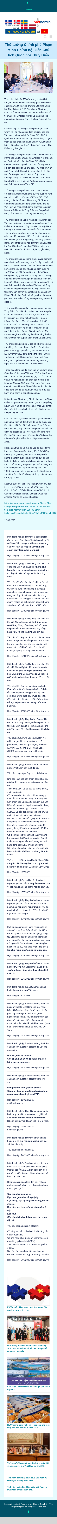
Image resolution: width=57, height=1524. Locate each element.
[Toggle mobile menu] (51, 36)
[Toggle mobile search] (45, 36)
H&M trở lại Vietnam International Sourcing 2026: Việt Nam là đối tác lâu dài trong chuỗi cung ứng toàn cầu (27, 1348)
